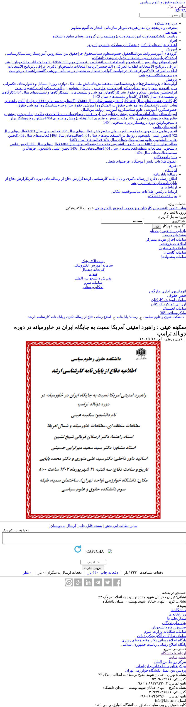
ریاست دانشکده (165, 36)
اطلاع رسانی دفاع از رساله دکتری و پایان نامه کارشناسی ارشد (130, 178)
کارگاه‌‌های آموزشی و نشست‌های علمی (91, 92)
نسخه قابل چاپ (90, 526)
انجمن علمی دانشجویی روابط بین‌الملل (142, 135)
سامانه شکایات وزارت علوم (165, 631)
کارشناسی (28, 53)
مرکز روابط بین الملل (170, 662)
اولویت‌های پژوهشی (163, 84)
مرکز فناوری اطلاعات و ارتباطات (161, 666)
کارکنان (146, 45)
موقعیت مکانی (122, 191)
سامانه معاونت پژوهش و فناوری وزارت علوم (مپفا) (114, 114)
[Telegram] (98, 582)
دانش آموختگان (165, 157)
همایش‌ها (100, 84)
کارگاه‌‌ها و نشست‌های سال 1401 (152, 101)
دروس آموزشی (46, 53)
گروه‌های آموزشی (164, 53)
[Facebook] (117, 582)
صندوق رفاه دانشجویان (169, 627)
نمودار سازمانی (115, 28)
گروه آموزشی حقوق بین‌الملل (125, 105)
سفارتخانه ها (176, 618)
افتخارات (96, 28)
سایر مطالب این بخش (120, 526)
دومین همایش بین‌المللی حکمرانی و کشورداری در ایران (127, 88)
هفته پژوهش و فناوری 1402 (147, 118)
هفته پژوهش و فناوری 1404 (65, 118)
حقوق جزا (85, 53)
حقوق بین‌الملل (67, 53)
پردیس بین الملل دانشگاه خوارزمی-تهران (155, 670)
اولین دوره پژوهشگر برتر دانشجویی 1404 (133, 122)
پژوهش (171, 79)
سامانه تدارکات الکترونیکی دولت (161, 636)
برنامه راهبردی (138, 28)
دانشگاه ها (178, 610)
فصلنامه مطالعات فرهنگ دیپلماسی (50, 114)
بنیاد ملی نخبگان (174, 623)
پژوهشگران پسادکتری (125, 45)
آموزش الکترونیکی (109, 208)
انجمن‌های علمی (165, 127)
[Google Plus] (78, 582)
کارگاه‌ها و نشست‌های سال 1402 (117, 97)
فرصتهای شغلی (118, 161)
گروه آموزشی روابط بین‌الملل (103, 109)
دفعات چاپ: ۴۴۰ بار (103, 572)
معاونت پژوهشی (118, 36)
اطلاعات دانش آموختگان (149, 161)
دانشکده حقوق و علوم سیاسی (162, 2)
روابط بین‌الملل (141, 53)
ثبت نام (155, 231)
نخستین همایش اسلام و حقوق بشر (145, 92)
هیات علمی (177, 208)
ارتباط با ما (169, 187)
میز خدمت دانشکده (162, 196)
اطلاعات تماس (144, 191)
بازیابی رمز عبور (174, 231)
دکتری (165, 58)
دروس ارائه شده (140, 62)
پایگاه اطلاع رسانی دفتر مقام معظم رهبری (154, 640)
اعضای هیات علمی (164, 45)
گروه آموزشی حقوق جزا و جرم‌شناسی (76, 105)
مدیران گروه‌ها (96, 36)
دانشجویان (160, 208)
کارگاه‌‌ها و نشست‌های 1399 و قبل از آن (51, 101)
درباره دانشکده (166, 23)
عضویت (172, 161)
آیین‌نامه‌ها (169, 62)
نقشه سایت (177, 657)
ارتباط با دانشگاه (173, 653)
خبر (167, 170)
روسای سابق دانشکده (69, 36)
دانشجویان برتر (98, 45)
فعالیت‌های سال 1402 (33, 135)
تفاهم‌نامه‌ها (115, 84)
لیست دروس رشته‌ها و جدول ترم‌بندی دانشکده (127, 58)
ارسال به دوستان (62, 526)
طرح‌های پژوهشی (136, 84)
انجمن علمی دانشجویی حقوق (156, 131)
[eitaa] (69, 582)
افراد (173, 40)
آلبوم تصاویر (80, 28)
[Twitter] (108, 582)
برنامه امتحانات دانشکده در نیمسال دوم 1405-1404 (90, 62)
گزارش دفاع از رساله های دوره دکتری (55, 178)
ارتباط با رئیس (165, 191)
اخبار (173, 170)
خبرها (173, 166)
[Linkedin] (88, 582)
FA (183, 10)
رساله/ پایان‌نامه (165, 174)
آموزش (171, 49)
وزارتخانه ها (177, 614)
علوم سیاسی (101, 53)
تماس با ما (178, 6)
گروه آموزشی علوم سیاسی (145, 109)
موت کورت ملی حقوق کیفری (114, 131)
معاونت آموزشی (141, 36)
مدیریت (171, 32)
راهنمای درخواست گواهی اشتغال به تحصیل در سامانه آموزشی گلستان (88, 71)
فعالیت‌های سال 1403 (44, 131)
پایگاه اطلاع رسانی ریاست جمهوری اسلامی (153, 644)
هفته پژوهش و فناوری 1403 (106, 118)
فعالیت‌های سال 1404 (76, 131)
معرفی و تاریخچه (163, 28)
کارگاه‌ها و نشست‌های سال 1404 (38, 92)
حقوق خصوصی (120, 53)
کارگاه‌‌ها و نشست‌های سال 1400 (103, 101)
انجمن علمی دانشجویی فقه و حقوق (118, 144)
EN (178, 10)
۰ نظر (27, 572)
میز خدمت (132, 208)
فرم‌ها (157, 62)
